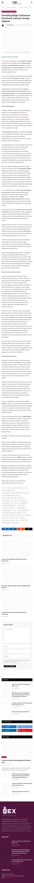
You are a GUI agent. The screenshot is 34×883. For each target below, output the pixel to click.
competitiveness (24, 502)
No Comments (27, 25)
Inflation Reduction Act (23, 510)
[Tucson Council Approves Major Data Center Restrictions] (17, 548)
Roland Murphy (10, 25)
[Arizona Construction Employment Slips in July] (6, 686)
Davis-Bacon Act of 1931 (8, 507)
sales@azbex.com (9, 877)
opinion (9, 233)
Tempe (12, 265)
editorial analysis (21, 507)
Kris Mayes (27, 515)
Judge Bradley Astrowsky (8, 515)
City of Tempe (5, 502)
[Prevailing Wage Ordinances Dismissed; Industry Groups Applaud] (17, 40)
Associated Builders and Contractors (11, 495)
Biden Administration (7, 500)
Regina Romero (15, 522)
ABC (3, 488)
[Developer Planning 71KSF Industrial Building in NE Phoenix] (17, 575)
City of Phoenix (22, 500)
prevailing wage (6, 522)
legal (17, 517)
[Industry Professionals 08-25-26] (6, 714)
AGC (26, 488)
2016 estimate (10, 168)
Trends (4, 757)
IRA (24, 512)
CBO (15, 500)
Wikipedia (25, 117)
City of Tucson (14, 502)
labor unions (5, 517)
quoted (15, 401)
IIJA (15, 510)
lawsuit (12, 517)
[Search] (31, 2)
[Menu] (3, 2)
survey (14, 190)
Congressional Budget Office (9, 505)
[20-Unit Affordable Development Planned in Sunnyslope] (17, 601)
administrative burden (17, 488)
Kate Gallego (20, 515)
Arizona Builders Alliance (8, 490)
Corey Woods (21, 505)
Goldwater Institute (7, 510)
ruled (26, 65)
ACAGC (8, 488)
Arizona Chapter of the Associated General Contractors (15, 493)
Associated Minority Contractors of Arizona (12, 498)
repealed (13, 259)
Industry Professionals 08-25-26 (20, 711)
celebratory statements (11, 63)
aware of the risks (25, 455)
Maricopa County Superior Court (10, 520)
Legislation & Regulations (9, 11)
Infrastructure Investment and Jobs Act (11, 512)
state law (19, 224)
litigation (22, 517)
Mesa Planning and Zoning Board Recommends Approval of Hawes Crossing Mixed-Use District (21, 694)
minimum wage (23, 520)
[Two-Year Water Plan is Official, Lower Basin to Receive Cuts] (6, 705)
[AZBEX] (17, 2)
